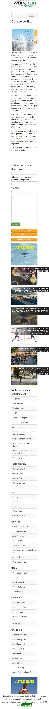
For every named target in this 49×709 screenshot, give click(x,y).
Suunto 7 (16, 492)
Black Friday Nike (19, 639)
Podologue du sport (20, 573)
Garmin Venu (17, 473)
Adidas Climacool (19, 531)
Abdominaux (17, 427)
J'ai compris (27, 705)
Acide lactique (17, 591)
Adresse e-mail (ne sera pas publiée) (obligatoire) (23, 178)
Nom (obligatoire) (18, 169)
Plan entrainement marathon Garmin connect (23, 432)
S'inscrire (24, 234)
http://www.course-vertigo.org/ (24, 138)
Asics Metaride (18, 536)
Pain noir (15, 577)
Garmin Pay (17, 478)
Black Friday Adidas (20, 644)
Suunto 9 (16, 497)
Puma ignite (17, 540)
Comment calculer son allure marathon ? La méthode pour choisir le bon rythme (33, 371)
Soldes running (18, 667)
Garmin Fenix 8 (18, 515)
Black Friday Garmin (20, 634)
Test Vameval (17, 403)
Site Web (15, 188)
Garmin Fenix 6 (18, 469)
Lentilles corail (18, 582)
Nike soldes (17, 653)
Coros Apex (17, 511)
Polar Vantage (18, 501)
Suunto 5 (16, 487)
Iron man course (18, 612)
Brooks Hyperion (19, 557)
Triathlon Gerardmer (20, 602)
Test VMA (16, 399)
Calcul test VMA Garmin (21, 438)
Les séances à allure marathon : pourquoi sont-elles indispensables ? (30, 311)
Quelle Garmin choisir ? (21, 672)
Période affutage (18, 458)
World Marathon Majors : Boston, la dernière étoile (31, 269)
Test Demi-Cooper (19, 417)
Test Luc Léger (18, 408)
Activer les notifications (24, 239)
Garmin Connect (18, 483)
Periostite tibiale (18, 587)
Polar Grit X (17, 506)
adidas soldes (17, 658)
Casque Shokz (18, 648)
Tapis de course (18, 545)
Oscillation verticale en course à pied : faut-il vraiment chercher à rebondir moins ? (31, 331)
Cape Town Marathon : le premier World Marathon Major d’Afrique (31, 289)
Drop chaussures (19, 562)
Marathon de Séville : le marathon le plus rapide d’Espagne (31, 349)
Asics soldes (17, 662)
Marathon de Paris (19, 607)
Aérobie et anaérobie (20, 422)
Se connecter (24, 230)
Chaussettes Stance (20, 526)
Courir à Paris (17, 623)
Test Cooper (17, 413)
